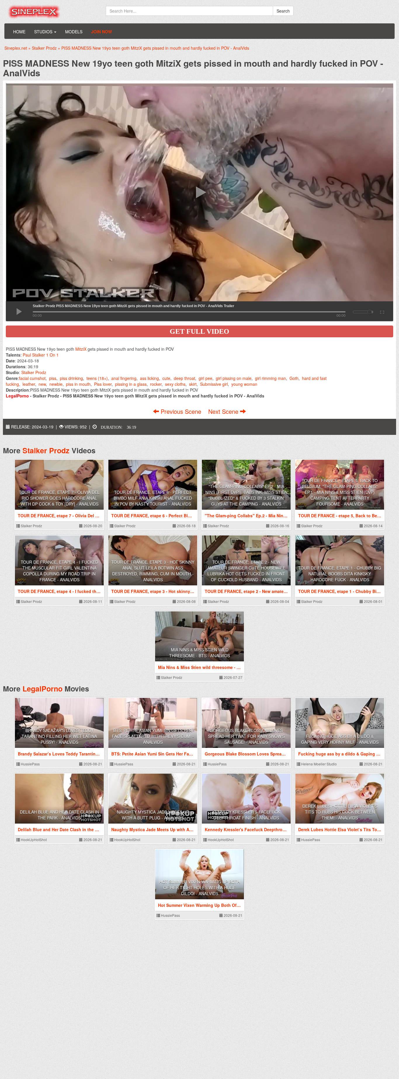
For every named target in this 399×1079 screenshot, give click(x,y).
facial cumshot (32, 378)
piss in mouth (78, 384)
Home (19, 31)
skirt (193, 384)
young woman (244, 384)
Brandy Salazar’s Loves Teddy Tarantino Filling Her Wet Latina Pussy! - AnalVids (59, 736)
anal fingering (123, 378)
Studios (43, 31)
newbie (56, 384)
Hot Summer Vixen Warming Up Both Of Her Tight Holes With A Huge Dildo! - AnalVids (199, 887)
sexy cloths (175, 384)
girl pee (205, 378)
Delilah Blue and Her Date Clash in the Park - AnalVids (59, 815)
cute (166, 378)
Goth (294, 378)
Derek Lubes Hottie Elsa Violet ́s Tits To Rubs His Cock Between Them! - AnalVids (339, 812)
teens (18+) (97, 378)
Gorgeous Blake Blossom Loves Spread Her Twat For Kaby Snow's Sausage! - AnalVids (246, 736)
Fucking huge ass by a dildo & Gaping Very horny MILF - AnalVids (340, 739)
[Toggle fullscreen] (381, 311)
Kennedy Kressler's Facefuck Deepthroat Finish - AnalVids (246, 815)
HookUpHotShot (33, 839)
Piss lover (103, 384)
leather (28, 384)
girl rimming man (270, 378)
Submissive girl (214, 384)
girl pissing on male (233, 378)
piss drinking (71, 378)
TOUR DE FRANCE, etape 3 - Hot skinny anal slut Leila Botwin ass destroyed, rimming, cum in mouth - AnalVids (152, 570)
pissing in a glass (131, 384)
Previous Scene (181, 411)
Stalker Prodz (33, 372)
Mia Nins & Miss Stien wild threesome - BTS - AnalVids (199, 652)
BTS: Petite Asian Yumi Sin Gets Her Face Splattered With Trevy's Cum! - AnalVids (153, 736)
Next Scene (224, 411)
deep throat (184, 378)
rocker (156, 384)
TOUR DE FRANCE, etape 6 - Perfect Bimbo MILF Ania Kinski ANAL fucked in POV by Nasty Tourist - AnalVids (153, 498)
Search (283, 11)
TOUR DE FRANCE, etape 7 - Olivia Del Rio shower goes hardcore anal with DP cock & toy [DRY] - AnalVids (59, 498)
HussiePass (30, 763)
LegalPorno (42, 688)
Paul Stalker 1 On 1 (41, 355)
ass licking (149, 378)
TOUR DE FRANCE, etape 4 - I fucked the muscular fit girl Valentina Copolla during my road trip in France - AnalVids (59, 570)
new (42, 384)
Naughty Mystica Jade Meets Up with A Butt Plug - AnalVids (153, 815)
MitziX (80, 349)
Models (73, 31)
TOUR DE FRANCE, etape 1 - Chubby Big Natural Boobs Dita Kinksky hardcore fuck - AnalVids (339, 573)
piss (52, 378)
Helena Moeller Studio (318, 763)
